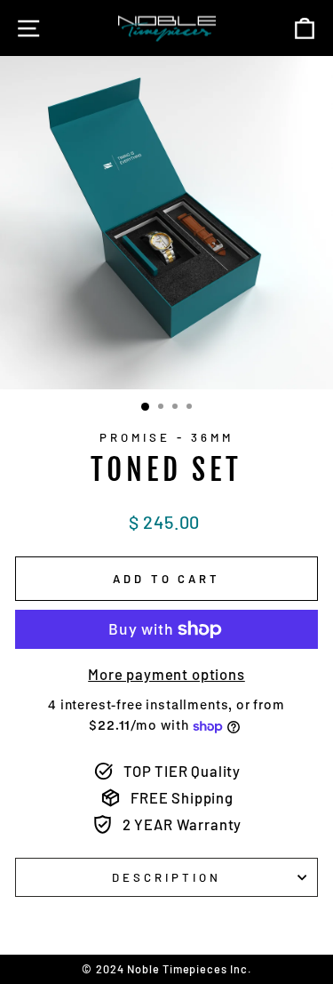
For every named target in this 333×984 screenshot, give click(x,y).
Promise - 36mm (166, 437)
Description (166, 877)
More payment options (166, 674)
